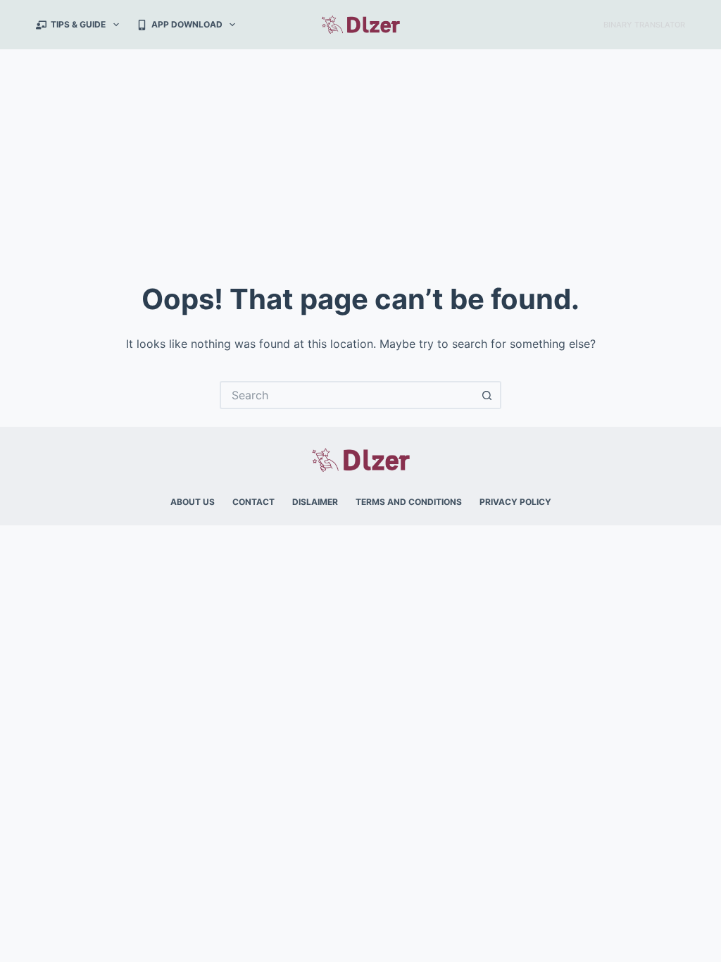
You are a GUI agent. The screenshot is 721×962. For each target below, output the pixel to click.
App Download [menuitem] (186, 24)
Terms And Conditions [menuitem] (409, 501)
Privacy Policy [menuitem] (515, 501)
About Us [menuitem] (192, 501)
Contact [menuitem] (253, 501)
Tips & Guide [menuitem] (78, 24)
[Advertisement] (360, 155)
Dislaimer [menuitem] (315, 501)
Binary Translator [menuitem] (644, 25)
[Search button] (487, 395)
